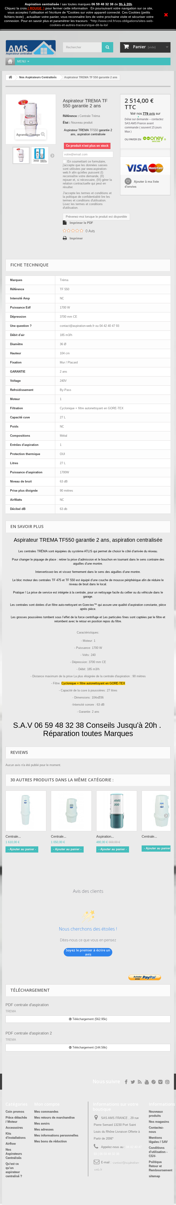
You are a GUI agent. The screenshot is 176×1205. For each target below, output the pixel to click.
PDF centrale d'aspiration (27, 1005)
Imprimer (76, 238)
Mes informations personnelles (56, 1135)
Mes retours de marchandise (54, 1117)
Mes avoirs (42, 1123)
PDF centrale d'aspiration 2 (29, 1033)
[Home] (10, 61)
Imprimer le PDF (81, 223)
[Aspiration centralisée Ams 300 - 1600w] (116, 811)
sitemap (154, 1176)
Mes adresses (43, 1129)
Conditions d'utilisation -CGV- (158, 1152)
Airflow (11, 1143)
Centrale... (13, 836)
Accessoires (14, 1127)
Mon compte (47, 1104)
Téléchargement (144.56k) (89, 1047)
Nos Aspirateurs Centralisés (14, 1153)
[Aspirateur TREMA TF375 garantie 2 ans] (21, 155)
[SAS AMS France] (31, 47)
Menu (21, 61)
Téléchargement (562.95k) (89, 1019)
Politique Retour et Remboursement (160, 1166)
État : (66, 122)
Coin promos (15, 1111)
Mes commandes (46, 1111)
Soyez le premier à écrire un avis (88, 952)
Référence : (71, 116)
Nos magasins (159, 1121)
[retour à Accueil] (10, 77)
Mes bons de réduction (50, 1141)
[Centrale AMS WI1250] (26, 811)
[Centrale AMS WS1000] (71, 811)
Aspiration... (105, 836)
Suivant (52, 155)
